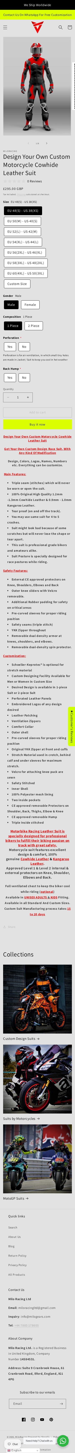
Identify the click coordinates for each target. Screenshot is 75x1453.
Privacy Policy (17, 1265)
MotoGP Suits (13, 1198)
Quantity (8, 389)
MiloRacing (21, 1436)
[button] (5, 27)
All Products (16, 1274)
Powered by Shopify (39, 1436)
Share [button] (12, 927)
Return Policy (17, 1255)
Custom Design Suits (19, 1038)
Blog (11, 1246)
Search (13, 1227)
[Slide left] (28, 143)
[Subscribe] (61, 1404)
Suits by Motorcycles (19, 1118)
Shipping (21, 194)
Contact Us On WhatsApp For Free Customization (37, 15)
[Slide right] (46, 143)
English (16, 1450)
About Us (14, 1237)
